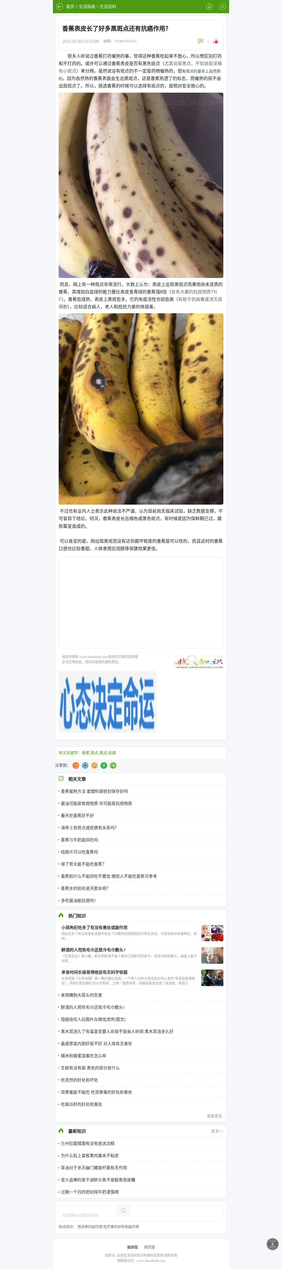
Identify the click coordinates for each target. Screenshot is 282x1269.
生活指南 (87, 6)
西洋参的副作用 (89, 1227)
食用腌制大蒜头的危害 (81, 995)
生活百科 (108, 6)
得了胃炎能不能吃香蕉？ (83, 864)
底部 (272, 1244)
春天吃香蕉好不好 (77, 815)
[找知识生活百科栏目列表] (222, 6)
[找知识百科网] (209, 6)
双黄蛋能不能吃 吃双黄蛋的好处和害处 (96, 1092)
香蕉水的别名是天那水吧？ (85, 888)
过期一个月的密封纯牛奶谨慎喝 (90, 1192)
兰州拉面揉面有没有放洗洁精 (88, 1143)
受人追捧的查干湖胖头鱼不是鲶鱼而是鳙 (98, 1180)
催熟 (116, 56)
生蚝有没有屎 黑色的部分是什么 (90, 1068)
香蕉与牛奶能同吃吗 (79, 840)
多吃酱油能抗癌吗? (78, 900)
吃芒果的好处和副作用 (121, 1227)
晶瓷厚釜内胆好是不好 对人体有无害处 (96, 1044)
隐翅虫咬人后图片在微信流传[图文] (93, 1019)
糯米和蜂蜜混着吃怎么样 (83, 1056)
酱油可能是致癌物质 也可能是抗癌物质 (96, 803)
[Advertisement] (141, 606)
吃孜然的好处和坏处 (79, 1080)
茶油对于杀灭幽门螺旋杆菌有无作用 (94, 1168)
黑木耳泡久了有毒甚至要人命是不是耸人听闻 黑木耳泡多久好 (117, 1031)
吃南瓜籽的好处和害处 (81, 1104)
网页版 (149, 1247)
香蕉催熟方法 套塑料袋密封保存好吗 (94, 791)
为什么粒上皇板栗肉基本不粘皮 (90, 1155)
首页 (70, 6)
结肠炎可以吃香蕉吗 (79, 852)
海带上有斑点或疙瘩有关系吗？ (90, 828)
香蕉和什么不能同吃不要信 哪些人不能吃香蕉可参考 (109, 876)
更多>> (217, 1131)
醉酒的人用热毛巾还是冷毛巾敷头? (93, 1007)
